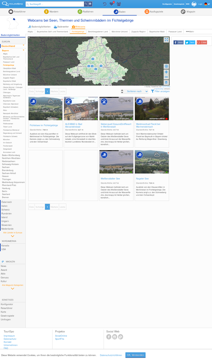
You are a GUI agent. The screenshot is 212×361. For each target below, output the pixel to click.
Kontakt (7, 341)
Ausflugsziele (156, 11)
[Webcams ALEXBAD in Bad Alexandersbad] (81, 111)
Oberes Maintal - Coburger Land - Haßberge (13, 88)
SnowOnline (61, 335)
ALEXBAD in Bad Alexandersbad (73, 125)
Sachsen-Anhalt (9, 173)
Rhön (5, 110)
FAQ (6, 348)
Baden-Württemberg (11, 155)
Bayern (5, 50)
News (3, 265)
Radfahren (87, 11)
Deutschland (8, 46)
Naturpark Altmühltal (10, 113)
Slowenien (6, 224)
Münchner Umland (120, 31)
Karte (3, 311)
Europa (6, 41)
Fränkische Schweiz (10, 136)
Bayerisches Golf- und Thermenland (52, 31)
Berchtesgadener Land (98, 31)
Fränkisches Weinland (11, 130)
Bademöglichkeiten (41, 26)
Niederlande (7, 228)
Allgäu (30, 31)
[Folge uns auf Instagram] (114, 336)
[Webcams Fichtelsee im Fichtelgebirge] (46, 111)
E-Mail (203, 42)
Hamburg (6, 188)
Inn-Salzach (7, 142)
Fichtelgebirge (78, 31)
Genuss (5, 277)
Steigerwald (7, 149)
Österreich (6, 201)
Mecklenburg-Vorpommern (13, 182)
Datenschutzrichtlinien (111, 355)
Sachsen (6, 167)
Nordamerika (9, 241)
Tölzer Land (7, 127)
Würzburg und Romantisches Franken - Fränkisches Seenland (14, 118)
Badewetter (63, 26)
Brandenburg (7, 170)
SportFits (59, 338)
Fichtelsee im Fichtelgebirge (44, 125)
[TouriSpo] (12, 4)
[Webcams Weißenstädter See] (116, 165)
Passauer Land (175, 31)
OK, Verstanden (135, 354)
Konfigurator (7, 304)
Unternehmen (11, 345)
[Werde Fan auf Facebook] (108, 336)
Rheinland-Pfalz (9, 185)
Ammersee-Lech (9, 152)
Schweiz (5, 209)
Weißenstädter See (110, 178)
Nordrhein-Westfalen (11, 158)
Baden (122, 11)
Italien (4, 205)
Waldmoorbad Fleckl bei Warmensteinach (148, 125)
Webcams (80, 26)
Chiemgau (7, 92)
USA (3, 249)
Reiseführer (19, 11)
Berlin (4, 191)
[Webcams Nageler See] (152, 165)
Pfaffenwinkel (8, 123)
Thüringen (6, 179)
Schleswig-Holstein (10, 164)
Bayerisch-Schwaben (10, 107)
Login (200, 4)
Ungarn (5, 221)
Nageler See (142, 178)
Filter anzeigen (162, 91)
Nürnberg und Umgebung (12, 84)
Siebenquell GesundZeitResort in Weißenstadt (116, 125)
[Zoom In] (166, 71)
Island (4, 217)
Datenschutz (10, 338)
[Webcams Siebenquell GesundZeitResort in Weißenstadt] (116, 111)
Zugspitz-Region (138, 31)
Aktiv (3, 273)
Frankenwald (7, 146)
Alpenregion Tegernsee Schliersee (11, 96)
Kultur (4, 281)
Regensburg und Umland (12, 133)
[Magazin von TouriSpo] (120, 336)
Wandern (53, 11)
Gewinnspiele (7, 315)
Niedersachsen (8, 161)
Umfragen (6, 319)
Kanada (5, 245)
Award (4, 269)
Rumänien (6, 213)
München (6, 139)
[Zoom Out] (166, 76)
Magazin (190, 11)
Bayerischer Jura (9, 101)
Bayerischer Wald (157, 31)
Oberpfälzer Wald (9, 68)
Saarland (6, 194)
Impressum (9, 335)
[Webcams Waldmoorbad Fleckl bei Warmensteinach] (152, 111)
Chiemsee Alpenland (10, 104)
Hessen (5, 176)
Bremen (5, 197)
